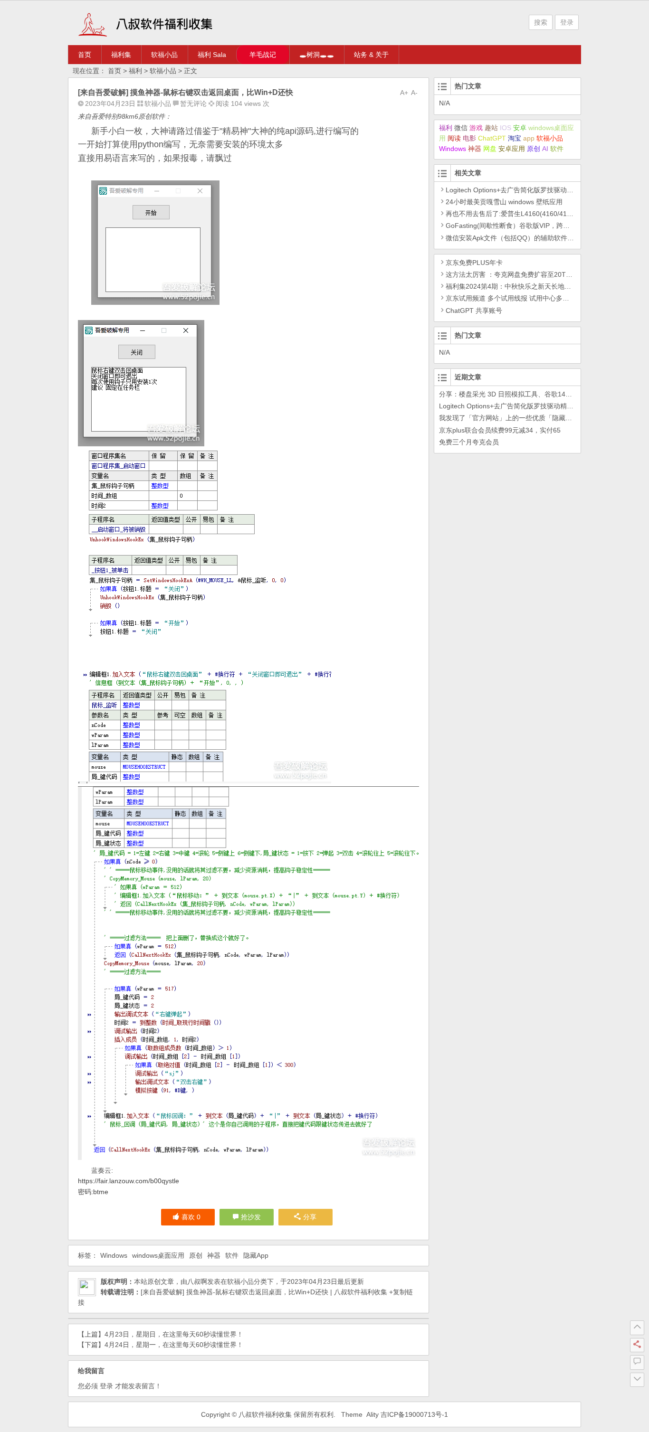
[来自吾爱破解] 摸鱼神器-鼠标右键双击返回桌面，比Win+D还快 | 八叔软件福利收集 (264, 1292)
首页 (84, 54)
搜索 (540, 22)
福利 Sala (212, 54)
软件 (232, 1255)
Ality (372, 1414)
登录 (566, 22)
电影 (469, 138)
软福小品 (164, 54)
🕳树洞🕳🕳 (316, 54)
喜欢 (190, 1217)
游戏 (476, 128)
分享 (309, 1217)
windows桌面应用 (158, 1255)
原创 (195, 1255)
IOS (505, 128)
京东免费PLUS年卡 (474, 262)
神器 (213, 1255)
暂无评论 (193, 103)
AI (545, 148)
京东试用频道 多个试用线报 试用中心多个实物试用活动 (527, 298)
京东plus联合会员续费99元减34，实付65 (500, 430)
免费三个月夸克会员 (469, 442)
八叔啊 (197, 1281)
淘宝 (514, 138)
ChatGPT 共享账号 (474, 310)
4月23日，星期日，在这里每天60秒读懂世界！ (174, 1334)
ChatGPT (492, 138)
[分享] (637, 1345)
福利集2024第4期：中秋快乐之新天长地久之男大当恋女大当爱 (538, 286)
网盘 (489, 148)
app (528, 138)
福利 (135, 71)
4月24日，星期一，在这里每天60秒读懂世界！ (174, 1344)
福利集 (121, 54)
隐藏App (255, 1255)
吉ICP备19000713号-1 (414, 1414)
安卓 (519, 128)
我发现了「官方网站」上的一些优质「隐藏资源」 (512, 418)
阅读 (454, 138)
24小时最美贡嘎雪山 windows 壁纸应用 (504, 202)
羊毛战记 (262, 54)
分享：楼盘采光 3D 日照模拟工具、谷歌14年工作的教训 (522, 394)
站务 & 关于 (371, 54)
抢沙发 (251, 1217)
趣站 (491, 128)
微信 (461, 128)
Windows (113, 1255)
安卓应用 (511, 148)
